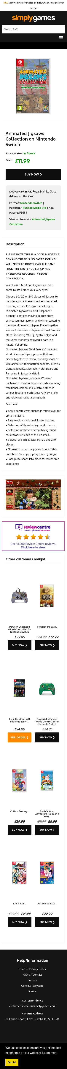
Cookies (32, 980)
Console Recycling (32, 985)
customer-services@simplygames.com (32, 1006)
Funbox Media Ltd (34, 207)
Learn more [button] (49, 1052)
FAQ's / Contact (32, 974)
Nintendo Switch (31, 203)
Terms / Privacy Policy (32, 969)
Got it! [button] (12, 1062)
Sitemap (32, 991)
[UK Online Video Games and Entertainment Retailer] (33, 18)
